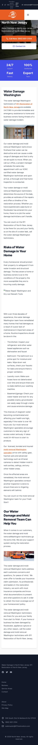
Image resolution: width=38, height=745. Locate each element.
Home (4, 682)
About (4, 702)
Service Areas (7, 689)
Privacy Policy (7, 705)
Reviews (5, 685)
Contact (5, 692)
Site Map (5, 708)
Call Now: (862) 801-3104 (20, 39)
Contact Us (20, 46)
